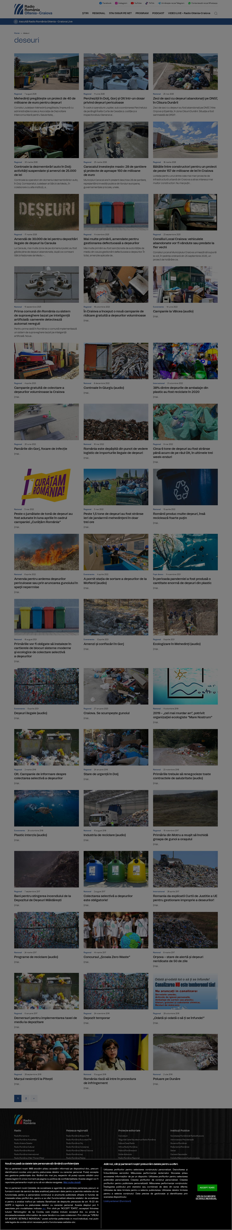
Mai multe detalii (72, 1182)
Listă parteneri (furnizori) (117, 1201)
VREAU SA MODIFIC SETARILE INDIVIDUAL (206, 1197)
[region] (116, 1194)
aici (44, 1209)
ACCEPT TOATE (207, 1188)
